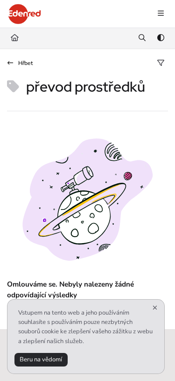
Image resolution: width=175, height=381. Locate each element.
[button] (154, 357)
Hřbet (25, 63)
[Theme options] (160, 38)
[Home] (24, 14)
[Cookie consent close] (155, 308)
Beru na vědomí (41, 359)
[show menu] (160, 14)
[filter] (160, 63)
